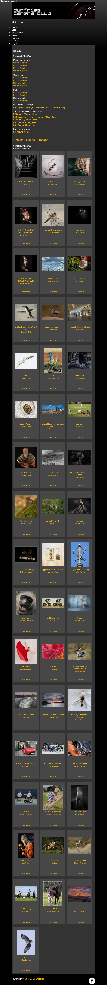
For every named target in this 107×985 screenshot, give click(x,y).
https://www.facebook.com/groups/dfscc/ (92, 981)
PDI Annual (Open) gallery (25, 114)
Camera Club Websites (33, 979)
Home (14, 27)
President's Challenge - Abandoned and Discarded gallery (39, 107)
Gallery (15, 40)
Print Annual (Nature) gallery (26, 125)
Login (14, 43)
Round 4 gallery (20, 71)
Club (14, 30)
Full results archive (21, 132)
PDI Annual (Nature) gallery (25, 119)
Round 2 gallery (20, 65)
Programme (17, 32)
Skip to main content (8, 1)
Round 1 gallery (20, 62)
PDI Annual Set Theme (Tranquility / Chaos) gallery (36, 117)
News (14, 35)
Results (15, 38)
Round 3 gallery (20, 68)
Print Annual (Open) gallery (25, 122)
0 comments (26, 194)
